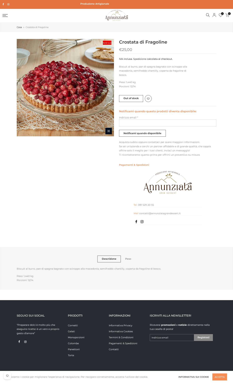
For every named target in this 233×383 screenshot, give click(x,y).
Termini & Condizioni (121, 337)
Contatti (114, 349)
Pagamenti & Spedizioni (134, 164)
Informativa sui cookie (193, 376)
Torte (71, 355)
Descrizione (109, 258)
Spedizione (139, 58)
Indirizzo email (128, 117)
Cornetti (73, 325)
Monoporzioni (76, 337)
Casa (19, 27)
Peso (128, 258)
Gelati (71, 331)
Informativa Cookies (121, 331)
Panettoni (74, 349)
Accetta (220, 377)
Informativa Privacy (120, 325)
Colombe (73, 343)
